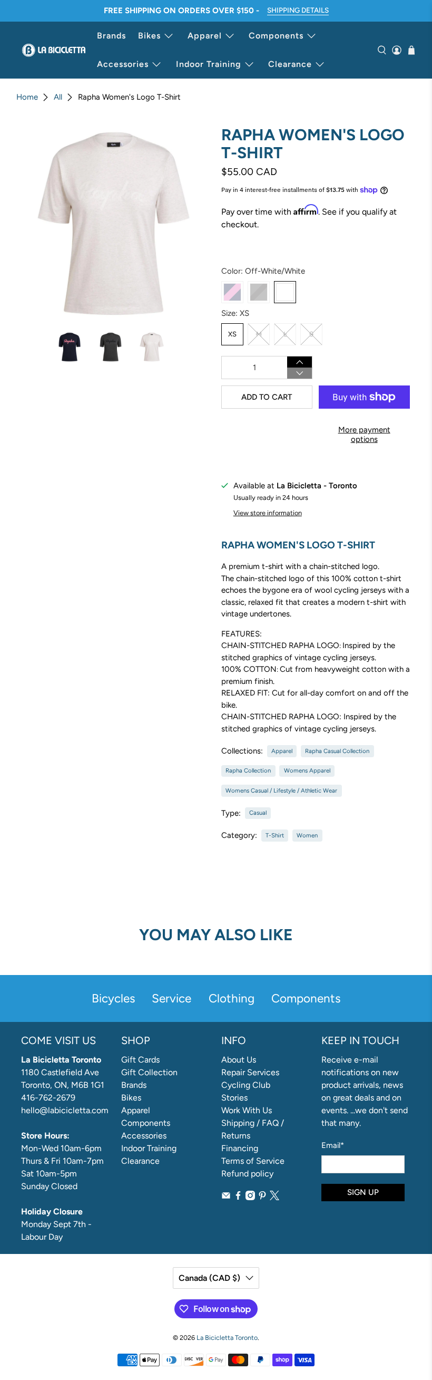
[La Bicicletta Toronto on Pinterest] (262, 1197)
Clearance (290, 64)
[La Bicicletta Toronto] (53, 50)
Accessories (123, 64)
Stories (234, 1098)
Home (27, 97)
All (58, 97)
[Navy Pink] (232, 292)
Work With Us (246, 1110)
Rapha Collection (248, 770)
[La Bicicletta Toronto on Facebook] (238, 1197)
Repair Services (250, 1072)
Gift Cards (140, 1060)
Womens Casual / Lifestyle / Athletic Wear (281, 790)
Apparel (205, 36)
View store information (267, 513)
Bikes (149, 36)
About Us (238, 1060)
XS (232, 334)
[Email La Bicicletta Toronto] (226, 1197)
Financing (239, 1148)
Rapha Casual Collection (337, 751)
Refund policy (247, 1174)
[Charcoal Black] (259, 292)
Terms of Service (252, 1161)
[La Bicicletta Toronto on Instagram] (250, 1197)
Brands (111, 36)
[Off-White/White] (285, 292)
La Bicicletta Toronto (227, 1338)
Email (332, 1145)
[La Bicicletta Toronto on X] (274, 1197)
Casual (258, 812)
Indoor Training (208, 64)
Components (276, 36)
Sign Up (363, 1192)
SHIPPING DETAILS (298, 10)
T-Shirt (275, 835)
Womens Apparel (307, 770)
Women (307, 835)
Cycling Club (245, 1085)
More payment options (364, 434)
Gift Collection (149, 1072)
